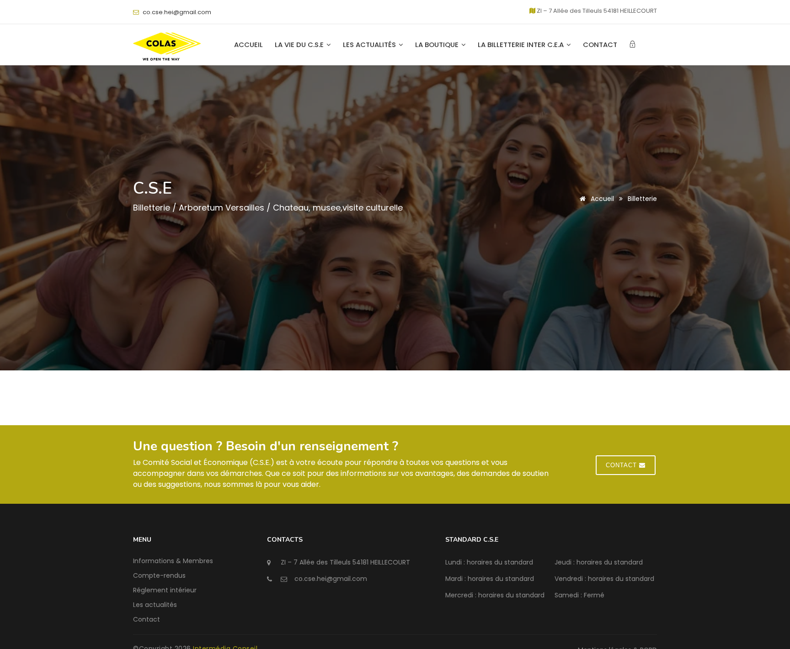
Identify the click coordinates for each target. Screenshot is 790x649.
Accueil (248, 44)
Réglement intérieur (165, 590)
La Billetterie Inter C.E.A (522, 44)
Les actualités (370, 44)
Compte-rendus (159, 575)
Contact (600, 44)
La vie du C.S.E (300, 44)
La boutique (437, 44)
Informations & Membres (173, 560)
